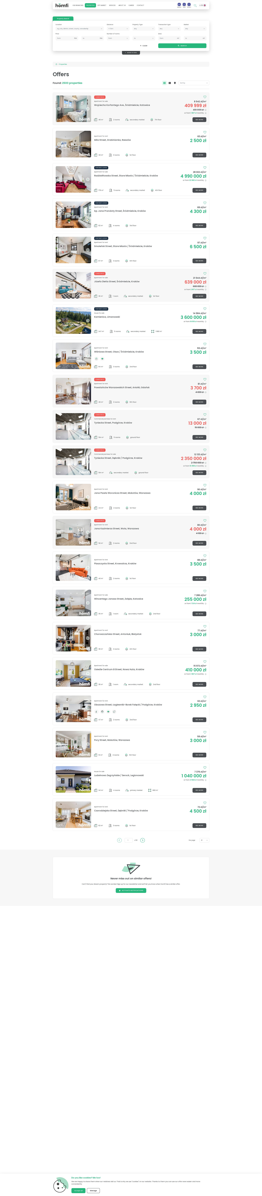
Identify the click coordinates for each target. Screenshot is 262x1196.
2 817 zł (194, 289)
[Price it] (189, 4)
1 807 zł (194, 113)
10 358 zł (193, 466)
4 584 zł (193, 780)
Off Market (101, 5)
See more (199, 120)
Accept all (78, 1190)
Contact (140, 5)
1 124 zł (194, 603)
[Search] (179, 4)
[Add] (184, 4)
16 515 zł (193, 321)
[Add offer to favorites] (204, 97)
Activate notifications (132, 890)
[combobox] (79, 29)
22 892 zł (193, 180)
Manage (93, 1190)
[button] (78, 5)
